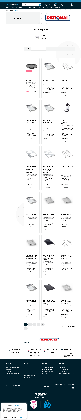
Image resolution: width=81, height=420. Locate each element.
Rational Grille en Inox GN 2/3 (67, 79)
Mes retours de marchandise (12, 367)
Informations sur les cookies (65, 376)
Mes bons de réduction (11, 375)
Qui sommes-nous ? (63, 367)
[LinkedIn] (50, 386)
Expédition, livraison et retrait (31, 371)
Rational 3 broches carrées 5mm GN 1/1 (48, 214)
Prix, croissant (38, 49)
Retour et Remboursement (30, 375)
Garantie (26, 373)
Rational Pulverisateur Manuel (65, 122)
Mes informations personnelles (13, 373)
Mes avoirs (8, 369)
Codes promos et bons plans (47, 371)
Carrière (43, 375)
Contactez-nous (63, 365)
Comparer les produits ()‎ (32, 55)
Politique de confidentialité (65, 375)
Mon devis (58, 5)
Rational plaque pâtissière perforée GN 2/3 (49, 302)
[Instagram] (48, 386)
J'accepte (22, 417)
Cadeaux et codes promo (47, 369)
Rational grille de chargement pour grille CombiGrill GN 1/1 (49, 258)
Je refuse (5, 417)
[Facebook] (42, 386)
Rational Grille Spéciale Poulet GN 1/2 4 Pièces (67, 257)
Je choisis (14, 417)
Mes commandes (9, 365)
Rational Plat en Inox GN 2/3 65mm (48, 121)
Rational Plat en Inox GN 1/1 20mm (31, 121)
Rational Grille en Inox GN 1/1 (67, 167)
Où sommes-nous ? (63, 369)
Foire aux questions (45, 365)
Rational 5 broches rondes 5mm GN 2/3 (66, 302)
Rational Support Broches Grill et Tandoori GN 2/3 (31, 257)
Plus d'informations (6, 413)
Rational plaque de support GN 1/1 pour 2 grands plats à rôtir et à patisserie (31, 169)
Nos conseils (44, 373)
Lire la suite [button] (27, 342)
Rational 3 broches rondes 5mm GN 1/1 (66, 214)
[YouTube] (45, 386)
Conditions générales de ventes (66, 373)
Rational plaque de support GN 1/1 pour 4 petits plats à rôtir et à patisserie (48, 169)
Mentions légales (63, 371)
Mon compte (65, 5)
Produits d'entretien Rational (44, 37)
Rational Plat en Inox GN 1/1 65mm (31, 301)
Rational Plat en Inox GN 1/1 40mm (31, 213)
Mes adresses (9, 371)
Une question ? (50, 4)
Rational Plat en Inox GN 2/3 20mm (48, 79)
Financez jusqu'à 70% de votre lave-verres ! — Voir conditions (40, 1)
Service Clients (27, 377)
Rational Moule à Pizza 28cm (31, 79)
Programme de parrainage (47, 367)
